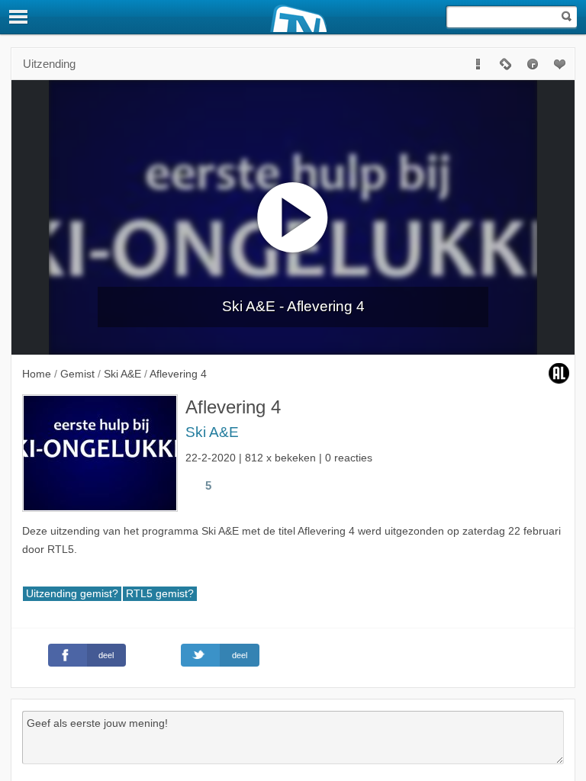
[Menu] (19, 17)
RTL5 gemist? (160, 593)
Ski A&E (212, 432)
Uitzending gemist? (72, 593)
